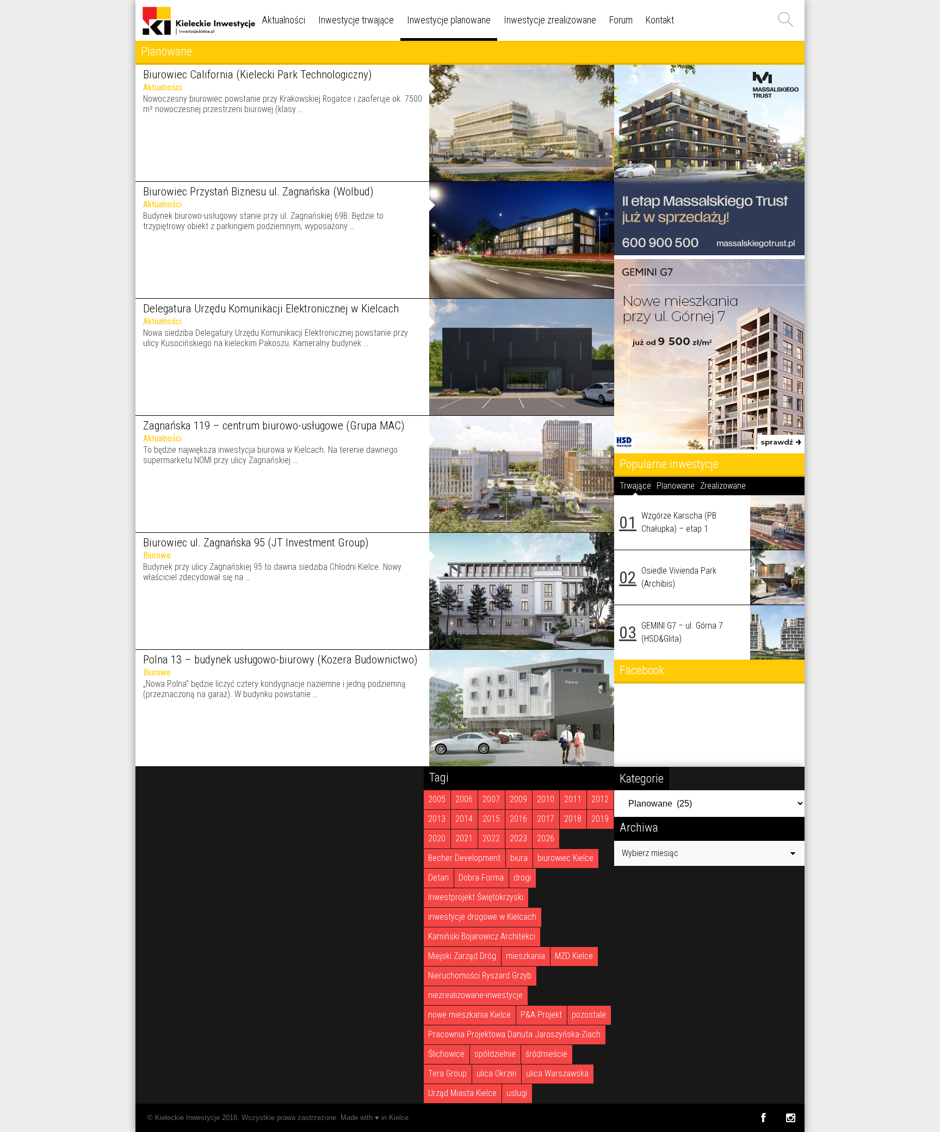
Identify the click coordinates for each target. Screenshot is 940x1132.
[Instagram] (791, 1117)
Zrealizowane (723, 486)
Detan (438, 877)
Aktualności (283, 20)
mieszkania (525, 956)
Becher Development (464, 858)
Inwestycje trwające (356, 20)
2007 (491, 799)
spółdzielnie (495, 1054)
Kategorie (642, 778)
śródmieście (546, 1054)
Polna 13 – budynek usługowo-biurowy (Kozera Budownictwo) (280, 659)
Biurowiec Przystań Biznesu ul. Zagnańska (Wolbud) (258, 191)
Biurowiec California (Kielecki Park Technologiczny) (257, 74)
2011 (573, 799)
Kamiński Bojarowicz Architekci (481, 936)
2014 (464, 819)
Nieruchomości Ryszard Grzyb (479, 975)
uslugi (516, 1093)
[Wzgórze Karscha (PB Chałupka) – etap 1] (777, 522)
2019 (600, 819)
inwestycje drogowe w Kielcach (482, 917)
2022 (491, 838)
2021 (464, 838)
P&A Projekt (541, 1015)
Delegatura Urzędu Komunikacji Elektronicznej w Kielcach (271, 308)
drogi (522, 877)
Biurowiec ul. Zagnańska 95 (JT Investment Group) (255, 542)
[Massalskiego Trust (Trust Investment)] (709, 252)
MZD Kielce (574, 956)
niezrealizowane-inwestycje (475, 995)
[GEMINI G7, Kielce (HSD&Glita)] (709, 446)
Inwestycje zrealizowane (550, 20)
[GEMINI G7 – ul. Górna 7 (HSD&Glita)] (777, 632)
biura (519, 858)
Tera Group (447, 1073)
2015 (491, 819)
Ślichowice (446, 1054)
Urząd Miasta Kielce (462, 1093)
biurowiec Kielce (565, 858)
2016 (518, 819)
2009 (518, 799)
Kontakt (660, 20)
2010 (545, 799)
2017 (545, 819)
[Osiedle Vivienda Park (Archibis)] (777, 577)
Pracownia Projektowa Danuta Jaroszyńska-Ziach (514, 1034)
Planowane (676, 486)
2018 (573, 819)
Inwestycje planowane (449, 20)
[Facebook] (763, 1117)
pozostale (589, 1015)
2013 (437, 819)
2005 (437, 799)
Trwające (635, 486)
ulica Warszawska (557, 1073)
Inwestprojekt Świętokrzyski (475, 897)
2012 (600, 799)
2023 (518, 838)
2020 (437, 838)
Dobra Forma (481, 877)
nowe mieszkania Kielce (469, 1015)
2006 (464, 799)
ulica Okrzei (496, 1073)
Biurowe (157, 555)
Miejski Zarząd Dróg (462, 956)
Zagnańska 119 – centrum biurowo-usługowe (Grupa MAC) (273, 425)
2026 (545, 838)
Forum (621, 20)
